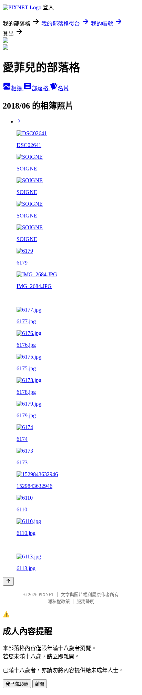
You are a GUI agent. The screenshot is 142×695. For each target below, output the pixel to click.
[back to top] (8, 581)
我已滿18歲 (17, 684)
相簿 (17, 88)
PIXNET (46, 594)
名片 (63, 88)
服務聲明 (85, 601)
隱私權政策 (59, 601)
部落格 (41, 88)
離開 (39, 684)
